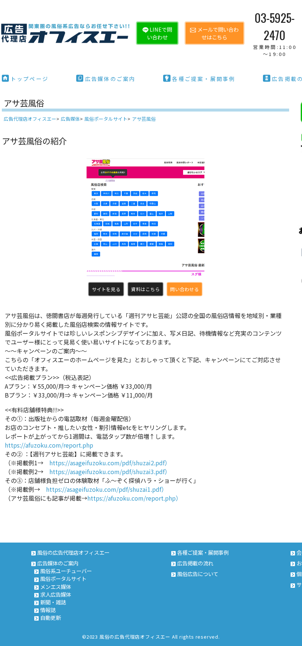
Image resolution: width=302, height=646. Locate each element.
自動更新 (50, 617)
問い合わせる (184, 289)
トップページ (30, 78)
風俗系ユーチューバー (66, 571)
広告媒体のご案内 (110, 78)
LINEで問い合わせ (159, 33)
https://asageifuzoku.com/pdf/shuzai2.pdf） (110, 462)
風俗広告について (197, 574)
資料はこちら (145, 289)
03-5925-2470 (274, 33)
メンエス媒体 (55, 586)
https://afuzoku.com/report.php (49, 445)
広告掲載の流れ (195, 563)
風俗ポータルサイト (63, 578)
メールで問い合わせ (218, 33)
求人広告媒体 (55, 594)
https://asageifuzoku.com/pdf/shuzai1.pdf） (106, 489)
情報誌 (48, 610)
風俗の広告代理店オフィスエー (73, 552)
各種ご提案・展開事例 (203, 78)
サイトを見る (106, 289)
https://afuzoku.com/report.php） (134, 498)
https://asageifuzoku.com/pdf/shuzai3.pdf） (110, 471)
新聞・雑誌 (53, 602)
